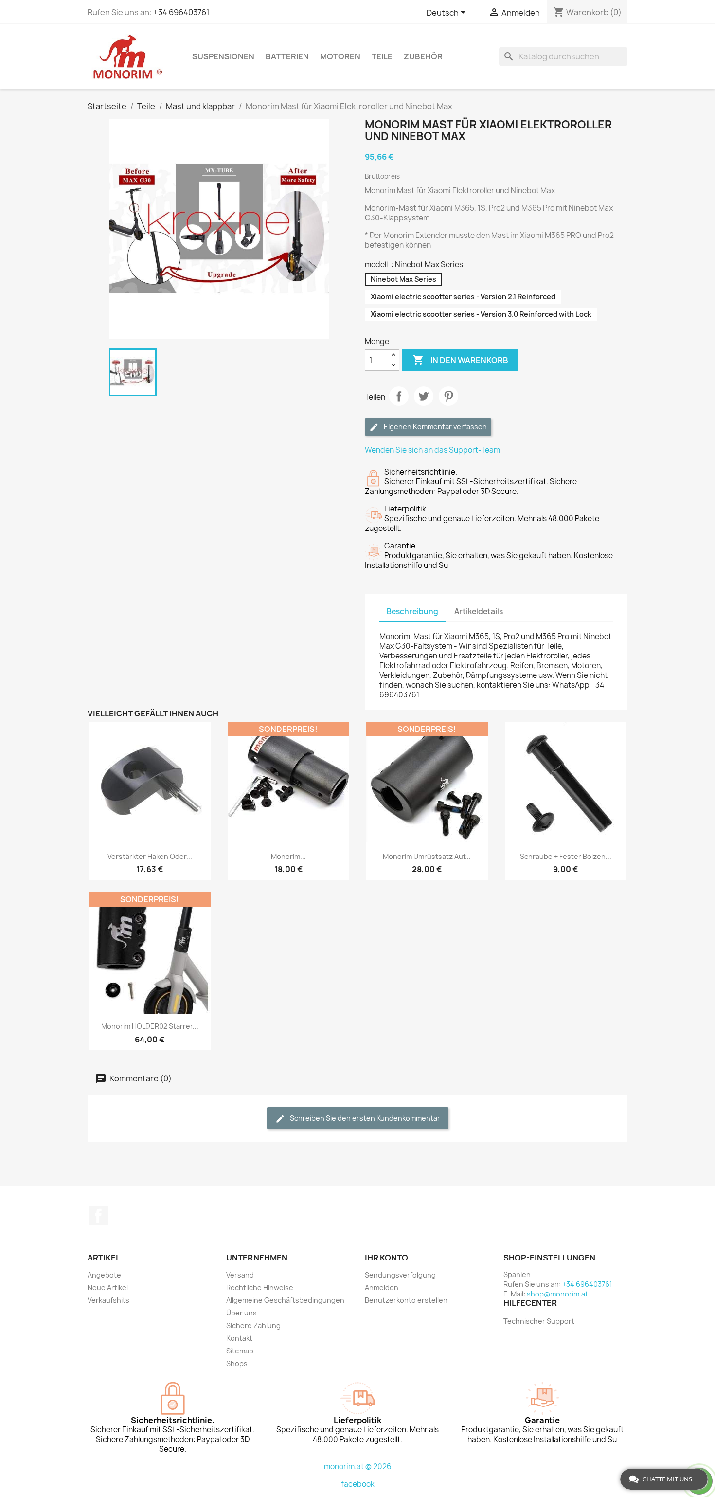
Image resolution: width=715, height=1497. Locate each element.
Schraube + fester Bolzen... (565, 856)
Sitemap (239, 1350)
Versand (240, 1274)
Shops (237, 1363)
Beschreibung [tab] (412, 611)
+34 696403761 (181, 12)
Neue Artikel (108, 1287)
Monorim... (288, 856)
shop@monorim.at (557, 1293)
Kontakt (239, 1338)
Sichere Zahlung (253, 1325)
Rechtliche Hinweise (259, 1287)
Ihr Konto (386, 1257)
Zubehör (423, 56)
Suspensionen (223, 56)
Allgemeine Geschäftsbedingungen (285, 1300)
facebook (358, 1484)
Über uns (241, 1312)
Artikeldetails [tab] (478, 611)
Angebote (104, 1274)
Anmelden (381, 1287)
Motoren (340, 56)
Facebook (98, 1215)
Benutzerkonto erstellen (406, 1300)
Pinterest (448, 396)
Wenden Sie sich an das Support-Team (432, 450)
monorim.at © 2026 (358, 1466)
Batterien (287, 56)
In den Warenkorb (460, 359)
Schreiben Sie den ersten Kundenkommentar (364, 1118)
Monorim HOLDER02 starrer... (149, 1026)
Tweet (423, 396)
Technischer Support (538, 1321)
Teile (382, 56)
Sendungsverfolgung (400, 1274)
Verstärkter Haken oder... (149, 856)
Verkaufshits (108, 1300)
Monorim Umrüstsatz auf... (427, 856)
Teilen (399, 396)
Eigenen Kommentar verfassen (434, 426)
